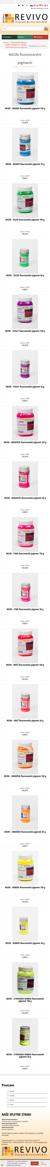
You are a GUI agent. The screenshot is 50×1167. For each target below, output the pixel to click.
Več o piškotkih (44, 1163)
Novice (12, 1100)
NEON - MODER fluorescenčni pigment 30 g (25, 164)
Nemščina (40, 5)
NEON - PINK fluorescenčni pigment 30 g (25, 609)
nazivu (43, 46)
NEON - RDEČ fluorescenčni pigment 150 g (25, 664)
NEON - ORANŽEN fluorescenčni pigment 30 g (25, 831)
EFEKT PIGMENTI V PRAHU (16, 45)
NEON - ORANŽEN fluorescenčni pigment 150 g (25, 776)
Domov (6, 43)
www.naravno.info (7, 1127)
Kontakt (12, 1096)
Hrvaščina (34, 5)
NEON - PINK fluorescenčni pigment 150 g (25, 553)
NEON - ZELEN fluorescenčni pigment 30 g (25, 275)
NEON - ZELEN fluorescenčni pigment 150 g (25, 219)
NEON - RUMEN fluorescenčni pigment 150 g (25, 887)
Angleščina (37, 5)
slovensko (31, 5)
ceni (37, 46)
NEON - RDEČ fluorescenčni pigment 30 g (25, 720)
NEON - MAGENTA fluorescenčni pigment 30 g (25, 497)
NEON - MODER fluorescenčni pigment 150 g (25, 108)
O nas (11, 1104)
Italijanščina (43, 5)
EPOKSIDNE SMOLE (18, 43)
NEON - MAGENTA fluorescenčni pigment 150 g (25, 442)
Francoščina (46, 5)
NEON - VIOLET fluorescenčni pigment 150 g (25, 330)
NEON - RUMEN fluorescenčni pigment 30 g (25, 943)
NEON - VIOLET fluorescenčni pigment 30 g (25, 386)
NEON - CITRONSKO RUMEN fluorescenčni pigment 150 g (25, 1000)
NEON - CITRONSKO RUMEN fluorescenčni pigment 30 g (25, 1055)
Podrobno (7, 37)
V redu (34, 1163)
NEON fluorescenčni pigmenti (16, 47)
